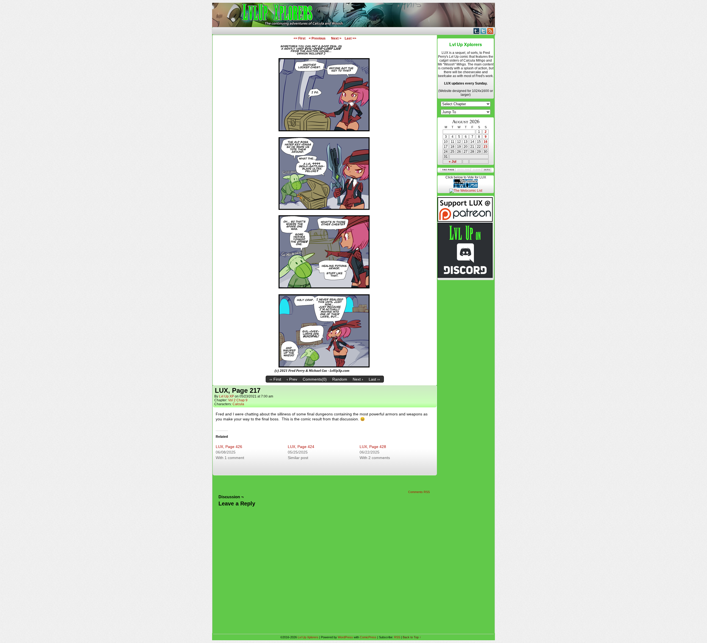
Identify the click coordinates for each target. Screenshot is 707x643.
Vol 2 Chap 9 (237, 400)
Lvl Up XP (226, 396)
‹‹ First (275, 379)
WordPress (345, 637)
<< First (299, 38)
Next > (336, 38)
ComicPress (368, 637)
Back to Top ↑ (412, 637)
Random (339, 379)
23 (485, 147)
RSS (490, 30)
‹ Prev (292, 379)
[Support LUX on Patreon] (465, 221)
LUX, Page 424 (301, 446)
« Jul (452, 162)
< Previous (317, 38)
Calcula (238, 404)
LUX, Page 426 (229, 446)
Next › (358, 379)
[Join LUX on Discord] (465, 277)
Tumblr (476, 30)
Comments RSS (419, 492)
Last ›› (374, 379)
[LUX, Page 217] (325, 372)
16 (485, 142)
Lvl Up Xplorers (353, 15)
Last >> (350, 38)
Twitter (483, 30)
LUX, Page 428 (373, 446)
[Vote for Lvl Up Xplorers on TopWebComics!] (465, 187)
